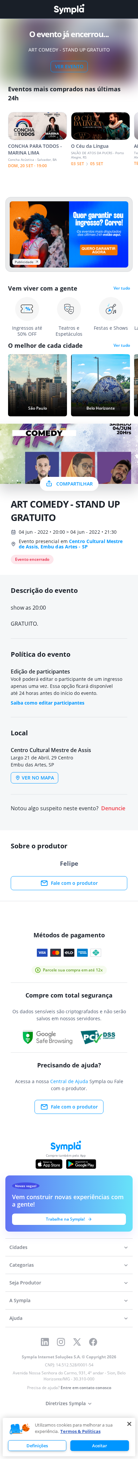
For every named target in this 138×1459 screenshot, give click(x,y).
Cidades (18, 1247)
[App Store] (49, 1164)
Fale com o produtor (74, 883)
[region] (69, 1437)
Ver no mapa (38, 777)
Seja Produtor (25, 1282)
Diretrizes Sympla (66, 1403)
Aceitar (99, 1446)
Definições (37, 1446)
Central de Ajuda (69, 1081)
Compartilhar (74, 484)
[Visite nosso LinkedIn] (45, 1342)
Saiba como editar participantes (47, 703)
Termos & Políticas (80, 1431)
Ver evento (69, 66)
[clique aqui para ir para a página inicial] (69, 9)
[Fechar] (129, 1424)
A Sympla (19, 1300)
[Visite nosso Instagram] (61, 1342)
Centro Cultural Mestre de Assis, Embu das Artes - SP (71, 544)
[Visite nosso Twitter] (77, 1342)
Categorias (21, 1265)
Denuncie (113, 808)
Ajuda (15, 1318)
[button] (19, 1429)
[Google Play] (81, 1164)
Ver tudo (122, 288)
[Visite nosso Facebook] (93, 1342)
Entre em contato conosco (86, 1387)
